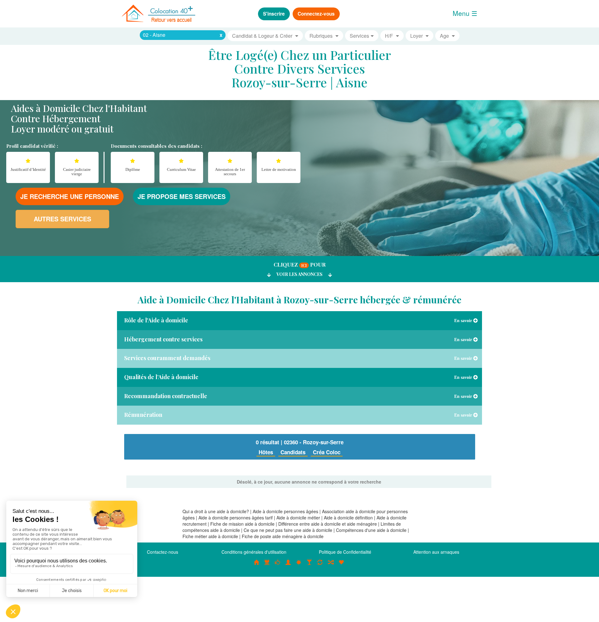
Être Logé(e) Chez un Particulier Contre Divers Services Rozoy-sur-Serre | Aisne (299, 68)
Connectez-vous (316, 13)
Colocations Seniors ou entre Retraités (299, 565)
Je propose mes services (182, 196)
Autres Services (62, 218)
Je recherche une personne (69, 196)
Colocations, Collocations (256, 565)
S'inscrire (274, 13)
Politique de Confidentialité (345, 552)
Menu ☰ (465, 13)
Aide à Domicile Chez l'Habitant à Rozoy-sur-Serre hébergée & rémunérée (299, 299)
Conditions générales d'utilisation (254, 552)
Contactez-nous (162, 552)
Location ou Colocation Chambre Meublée (267, 565)
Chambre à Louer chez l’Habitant (278, 565)
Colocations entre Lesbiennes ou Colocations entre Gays (309, 565)
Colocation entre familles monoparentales (341, 565)
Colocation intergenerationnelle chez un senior (331, 565)
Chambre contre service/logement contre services (320, 565)
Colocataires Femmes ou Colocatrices (288, 565)
